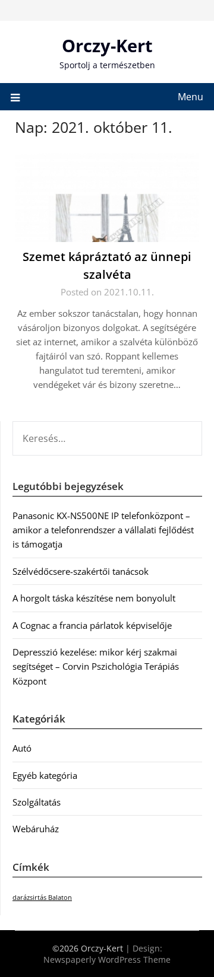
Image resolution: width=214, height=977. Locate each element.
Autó (22, 748)
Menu (190, 96)
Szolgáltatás (36, 802)
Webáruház (35, 829)
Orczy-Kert (107, 45)
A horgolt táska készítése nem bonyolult (93, 598)
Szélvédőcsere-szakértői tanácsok (80, 571)
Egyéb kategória (44, 775)
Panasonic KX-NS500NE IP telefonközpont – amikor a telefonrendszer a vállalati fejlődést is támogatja (103, 530)
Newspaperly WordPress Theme (107, 959)
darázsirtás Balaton (42, 897)
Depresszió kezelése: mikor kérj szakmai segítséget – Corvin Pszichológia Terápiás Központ (95, 666)
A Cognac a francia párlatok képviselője (92, 625)
